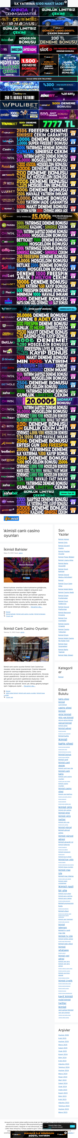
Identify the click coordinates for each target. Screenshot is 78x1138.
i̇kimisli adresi (64, 728)
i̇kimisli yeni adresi (63, 957)
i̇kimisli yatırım (61, 953)
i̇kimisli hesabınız (62, 847)
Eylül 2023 (62, 1099)
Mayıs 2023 (62, 1112)
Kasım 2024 (63, 1054)
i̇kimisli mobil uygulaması (62, 882)
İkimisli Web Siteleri (65, 655)
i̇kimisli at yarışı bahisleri (64, 733)
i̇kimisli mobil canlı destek (64, 879)
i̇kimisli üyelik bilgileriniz (64, 986)
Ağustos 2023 (63, 1103)
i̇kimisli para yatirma (65, 896)
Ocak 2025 (62, 1051)
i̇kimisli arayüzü (62, 731)
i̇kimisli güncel (65, 827)
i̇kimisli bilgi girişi (62, 749)
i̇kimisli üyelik (65, 980)
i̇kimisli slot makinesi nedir (64, 913)
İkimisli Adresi (63, 539)
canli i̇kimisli (62, 705)
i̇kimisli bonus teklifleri (63, 757)
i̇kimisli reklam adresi (63, 1017)
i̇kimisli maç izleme (66, 876)
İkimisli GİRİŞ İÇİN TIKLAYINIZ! (39, 79)
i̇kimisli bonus (64, 754)
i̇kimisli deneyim (62, 799)
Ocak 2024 (62, 1087)
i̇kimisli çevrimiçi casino (64, 971)
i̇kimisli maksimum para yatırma (66, 864)
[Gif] (39, 217)
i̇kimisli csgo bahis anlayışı (64, 796)
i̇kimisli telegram (62, 926)
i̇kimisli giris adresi (64, 810)
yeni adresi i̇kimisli (65, 1010)
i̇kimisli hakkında (64, 845)
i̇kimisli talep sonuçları (63, 922)
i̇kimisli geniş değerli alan (64, 804)
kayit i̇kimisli (65, 996)
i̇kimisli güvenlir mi (65, 842)
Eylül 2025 (62, 1038)
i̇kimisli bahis (63, 736)
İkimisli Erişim (63, 635)
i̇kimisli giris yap (63, 822)
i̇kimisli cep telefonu (65, 794)
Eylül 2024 (62, 1061)
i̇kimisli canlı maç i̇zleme (64, 781)
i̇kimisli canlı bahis (64, 772)
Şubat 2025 (62, 1048)
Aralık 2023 (62, 1090)
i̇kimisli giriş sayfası (63, 824)
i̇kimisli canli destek (64, 764)
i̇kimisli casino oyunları (63, 785)
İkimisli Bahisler (15, 549)
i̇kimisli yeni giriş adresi (64, 965)
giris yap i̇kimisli (65, 717)
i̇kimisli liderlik (61, 862)
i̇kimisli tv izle (65, 936)
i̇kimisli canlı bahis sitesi (64, 1015)
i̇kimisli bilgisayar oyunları (64, 752)
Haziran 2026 (63, 1035)
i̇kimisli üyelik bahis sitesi (64, 983)
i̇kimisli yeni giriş (64, 961)
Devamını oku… (36, 607)
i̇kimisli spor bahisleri (65, 919)
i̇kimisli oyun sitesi (64, 894)
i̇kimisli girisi (64, 812)
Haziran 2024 (63, 1070)
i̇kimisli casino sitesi (65, 790)
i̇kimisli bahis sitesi (65, 741)
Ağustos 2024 (63, 1064)
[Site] (39, 133)
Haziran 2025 (63, 1041)
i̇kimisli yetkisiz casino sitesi (65, 968)
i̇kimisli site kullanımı (63, 908)
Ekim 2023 (62, 1096)
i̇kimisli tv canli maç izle (64, 931)
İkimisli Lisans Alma (65, 560)
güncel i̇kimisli (65, 723)
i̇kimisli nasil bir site (65, 888)
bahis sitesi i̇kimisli (12, 693)
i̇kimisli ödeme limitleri (63, 978)
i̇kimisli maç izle (64, 872)
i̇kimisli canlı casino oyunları (25, 614)
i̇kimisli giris (65, 807)
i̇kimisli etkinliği (62, 801)
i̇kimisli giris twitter (64, 818)
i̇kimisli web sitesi (65, 944)
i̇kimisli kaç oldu (65, 859)
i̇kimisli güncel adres (64, 831)
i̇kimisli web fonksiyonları (64, 941)
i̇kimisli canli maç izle (65, 768)
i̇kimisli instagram (64, 852)
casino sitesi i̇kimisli (65, 709)
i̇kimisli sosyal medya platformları (63, 916)
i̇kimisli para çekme (65, 898)
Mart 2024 (62, 1080)
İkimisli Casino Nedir (66, 592)
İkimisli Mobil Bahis (65, 589)
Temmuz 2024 (63, 1067)
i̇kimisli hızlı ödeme (63, 849)
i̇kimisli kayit (61, 854)
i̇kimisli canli (63, 760)
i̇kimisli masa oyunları (65, 867)
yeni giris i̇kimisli (64, 1013)
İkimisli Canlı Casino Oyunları (26, 628)
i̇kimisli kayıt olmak (64, 857)
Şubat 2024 (62, 1083)
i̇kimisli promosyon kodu (66, 904)
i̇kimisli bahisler (11, 614)
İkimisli (8, 612)
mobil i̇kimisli (64, 999)
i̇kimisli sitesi (63, 911)
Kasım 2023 (63, 1093)
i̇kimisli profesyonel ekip (64, 901)
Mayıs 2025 (62, 1045)
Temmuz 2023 (63, 1106)
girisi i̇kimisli (64, 714)
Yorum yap (9, 616)
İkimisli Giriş (62, 542)
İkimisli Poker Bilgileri (66, 557)
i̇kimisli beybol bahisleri (64, 747)
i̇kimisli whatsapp (39, 614)
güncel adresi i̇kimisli (65, 720)
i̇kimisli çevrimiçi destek (64, 974)
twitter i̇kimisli (62, 1005)
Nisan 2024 (62, 1077)
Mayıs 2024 (62, 1074)
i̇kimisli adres (62, 726)
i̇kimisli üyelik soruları (63, 988)
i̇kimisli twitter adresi (65, 939)
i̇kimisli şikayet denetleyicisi (65, 993)
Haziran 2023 (63, 1109)
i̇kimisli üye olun (62, 991)
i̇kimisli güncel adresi (65, 837)
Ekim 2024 (62, 1058)
